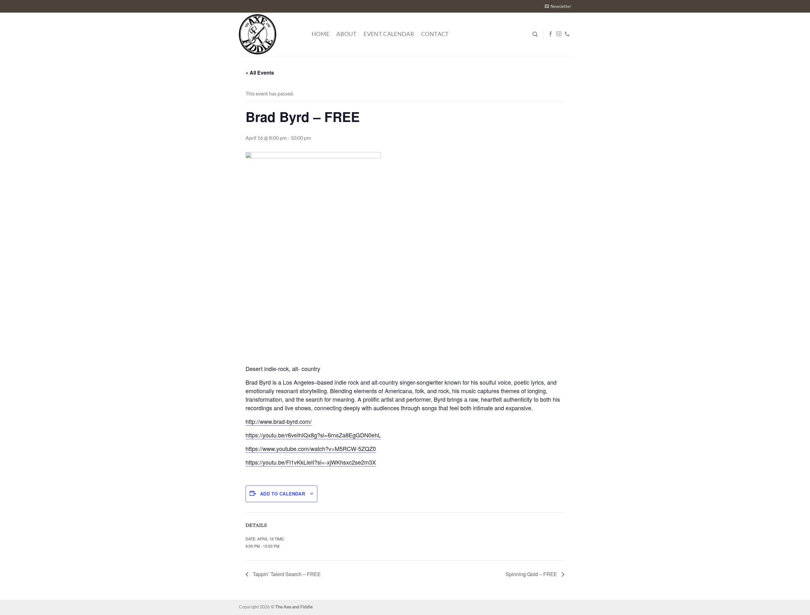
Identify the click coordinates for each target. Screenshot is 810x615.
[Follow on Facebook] (550, 34)
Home (320, 34)
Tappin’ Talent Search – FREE (286, 574)
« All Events (260, 72)
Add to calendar (282, 493)
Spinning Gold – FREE (532, 574)
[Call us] (567, 34)
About (346, 34)
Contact (435, 34)
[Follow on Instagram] (558, 34)
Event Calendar (389, 34)
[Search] (535, 34)
